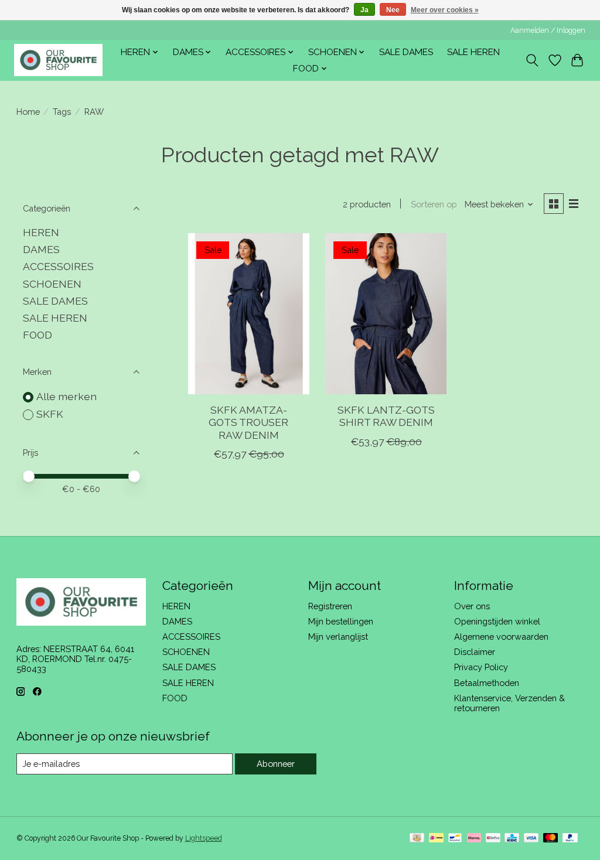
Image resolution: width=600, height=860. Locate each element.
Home (28, 112)
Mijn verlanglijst (338, 636)
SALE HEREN (473, 52)
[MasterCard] (550, 838)
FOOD (37, 335)
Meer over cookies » (445, 10)
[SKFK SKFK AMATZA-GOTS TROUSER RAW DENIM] (248, 313)
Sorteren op (434, 204)
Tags (62, 112)
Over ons (472, 606)
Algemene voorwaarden (501, 636)
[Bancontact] (455, 838)
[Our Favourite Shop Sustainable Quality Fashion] (58, 60)
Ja (364, 10)
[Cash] (417, 838)
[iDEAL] (436, 838)
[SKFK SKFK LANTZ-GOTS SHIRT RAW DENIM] (385, 313)
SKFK (49, 414)
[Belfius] (493, 838)
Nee (393, 10)
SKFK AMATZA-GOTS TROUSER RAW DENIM (248, 422)
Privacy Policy (481, 667)
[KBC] (511, 838)
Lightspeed (203, 838)
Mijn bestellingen (340, 621)
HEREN (41, 232)
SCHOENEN (52, 284)
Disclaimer (474, 652)
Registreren (330, 606)
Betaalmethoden (486, 683)
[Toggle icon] (531, 60)
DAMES (41, 249)
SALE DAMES (406, 52)
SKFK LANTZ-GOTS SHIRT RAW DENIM (386, 416)
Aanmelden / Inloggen (547, 30)
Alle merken (66, 396)
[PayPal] (570, 838)
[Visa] (531, 838)
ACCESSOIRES (58, 266)
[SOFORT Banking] (474, 838)
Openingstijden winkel (497, 621)
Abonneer (276, 764)
